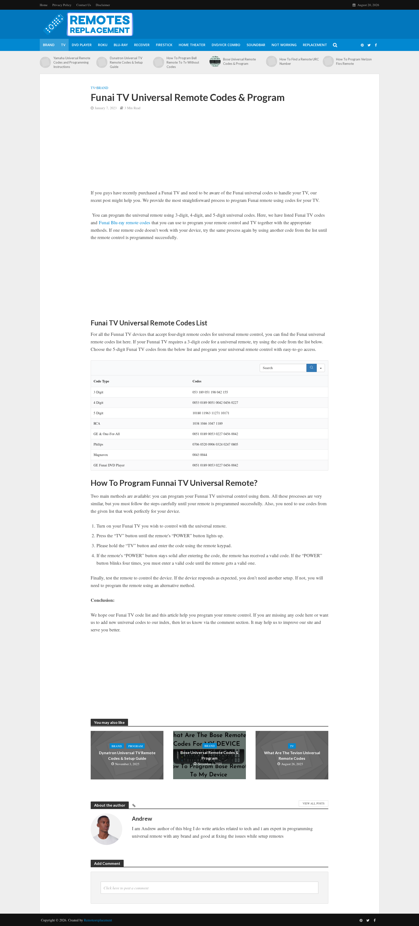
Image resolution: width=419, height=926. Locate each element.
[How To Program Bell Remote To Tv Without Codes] (158, 62)
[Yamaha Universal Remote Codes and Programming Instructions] (45, 62)
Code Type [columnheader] (101, 381)
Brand (49, 44)
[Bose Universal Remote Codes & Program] (215, 61)
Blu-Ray (121, 44)
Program (135, 746)
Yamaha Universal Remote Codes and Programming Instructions (71, 62)
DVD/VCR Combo (226, 44)
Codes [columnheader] (197, 381)
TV (63, 44)
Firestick (164, 44)
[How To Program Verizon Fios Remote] (328, 61)
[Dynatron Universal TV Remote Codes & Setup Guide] (101, 62)
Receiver (142, 44)
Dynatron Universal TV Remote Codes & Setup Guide (126, 62)
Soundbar (256, 44)
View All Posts (313, 803)
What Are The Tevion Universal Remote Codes (292, 755)
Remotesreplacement (98, 920)
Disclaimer (103, 5)
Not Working (284, 44)
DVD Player (82, 44)
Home (44, 5)
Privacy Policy (62, 5)
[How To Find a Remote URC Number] (271, 61)
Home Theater (192, 44)
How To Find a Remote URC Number (299, 61)
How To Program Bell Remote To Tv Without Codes (183, 62)
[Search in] (321, 368)
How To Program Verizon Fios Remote (354, 61)
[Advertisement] (209, 153)
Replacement (315, 44)
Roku (102, 44)
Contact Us (83, 5)
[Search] (311, 368)
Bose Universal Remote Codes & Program (239, 61)
